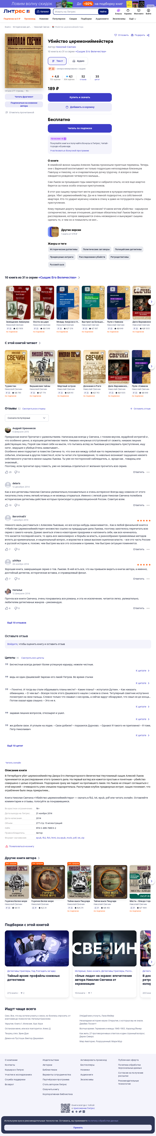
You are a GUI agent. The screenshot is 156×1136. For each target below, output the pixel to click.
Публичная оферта (128, 1060)
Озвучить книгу (51, 1089)
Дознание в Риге (92, 386)
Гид (33, 971)
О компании (11, 1060)
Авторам (47, 1065)
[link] (73, 428)
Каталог (45, 11)
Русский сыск (57, 264)
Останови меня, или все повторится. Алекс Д (28, 1028)
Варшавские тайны (40, 386)
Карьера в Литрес (14, 1069)
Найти (103, 11)
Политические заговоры (96, 249)
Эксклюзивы (119, 18)
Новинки (43, 18)
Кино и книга (93, 971)
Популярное (58, 18)
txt (79, 837)
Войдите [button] (12, 644)
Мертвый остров (66, 386)
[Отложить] (27, 289)
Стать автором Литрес (55, 1084)
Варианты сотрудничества (57, 1074)
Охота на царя (41, 321)
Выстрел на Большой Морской (93, 321)
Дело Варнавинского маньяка (143, 321)
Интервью (80, 971)
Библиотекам (50, 1069)
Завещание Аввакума (17, 321)
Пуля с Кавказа (115, 321)
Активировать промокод (93, 1060)
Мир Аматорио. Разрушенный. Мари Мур (101, 1041)
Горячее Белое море (16, 901)
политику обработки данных (103, 1120)
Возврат (9, 1084)
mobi (69, 837)
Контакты (10, 1065)
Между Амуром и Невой (68, 321)
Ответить (138, 472)
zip (82, 837)
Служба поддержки (15, 1079)
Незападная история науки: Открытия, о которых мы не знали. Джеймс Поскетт (111, 1022)
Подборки (86, 18)
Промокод (29, 18)
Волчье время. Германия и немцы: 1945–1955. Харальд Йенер (111, 1028)
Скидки (73, 18)
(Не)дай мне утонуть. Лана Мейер (97, 1015)
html (53, 837)
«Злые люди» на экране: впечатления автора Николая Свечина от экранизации (103, 980)
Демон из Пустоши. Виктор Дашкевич (24, 1038)
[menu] (27, 418)
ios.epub (61, 837)
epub (38, 837)
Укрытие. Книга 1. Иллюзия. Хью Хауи (24, 1023)
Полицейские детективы (128, 249)
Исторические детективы (64, 249)
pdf (75, 837)
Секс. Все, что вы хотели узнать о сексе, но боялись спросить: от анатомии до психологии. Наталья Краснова (38, 1017)
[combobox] (75, 11)
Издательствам (51, 1060)
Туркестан (10, 386)
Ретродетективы (120, 257)
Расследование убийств (92, 257)
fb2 (44, 837)
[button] (24, 97)
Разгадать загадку (46, 971)
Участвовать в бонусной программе (69, 150)
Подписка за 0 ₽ (12, 18)
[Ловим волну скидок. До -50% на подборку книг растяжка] (78, 4)
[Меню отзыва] (148, 472)
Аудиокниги (102, 18)
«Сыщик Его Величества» (90, 51)
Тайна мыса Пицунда (78, 901)
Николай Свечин (14, 325)
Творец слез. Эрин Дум (16, 1033)
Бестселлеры (87, 1065)
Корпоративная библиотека (58, 1094)
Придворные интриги (62, 257)
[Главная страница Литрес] (17, 12)
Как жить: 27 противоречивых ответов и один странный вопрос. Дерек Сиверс (112, 1035)
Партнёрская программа (56, 1079)
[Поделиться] (149, 35)
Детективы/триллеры (18, 971)
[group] (78, 430)
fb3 (48, 837)
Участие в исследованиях (18, 1074)
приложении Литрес (84, 1108)
